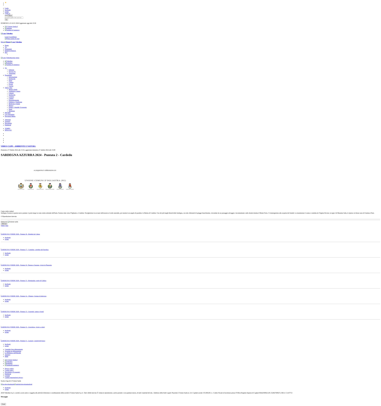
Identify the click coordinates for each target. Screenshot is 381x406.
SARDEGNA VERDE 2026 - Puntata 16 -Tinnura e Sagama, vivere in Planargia (26, 265)
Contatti (7, 376)
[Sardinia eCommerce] (12, 30)
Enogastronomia (14, 100)
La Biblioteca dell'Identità (13, 353)
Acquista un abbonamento (13, 351)
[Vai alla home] (7, 42)
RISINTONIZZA (10, 51)
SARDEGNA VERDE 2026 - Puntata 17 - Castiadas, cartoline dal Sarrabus (25, 250)
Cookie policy (9, 370)
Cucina (11, 86)
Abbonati (8, 120)
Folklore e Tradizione (15, 102)
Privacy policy (9, 368)
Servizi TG (12, 71)
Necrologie (8, 123)
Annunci (7, 121)
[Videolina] (7, 33)
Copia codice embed (7, 211)
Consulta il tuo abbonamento (14, 349)
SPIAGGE (8, 130)
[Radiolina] (8, 28)
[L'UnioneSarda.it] (11, 360)
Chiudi (3, 404)
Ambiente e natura (14, 91)
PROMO (8, 113)
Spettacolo (12, 79)
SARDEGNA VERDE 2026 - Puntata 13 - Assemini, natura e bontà (22, 311)
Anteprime (12, 73)
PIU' (6, 52)
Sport (10, 80)
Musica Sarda (13, 89)
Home (7, 45)
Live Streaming (9, 114)
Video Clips (8, 88)
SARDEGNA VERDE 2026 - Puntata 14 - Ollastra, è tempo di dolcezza (23, 296)
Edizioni (11, 70)
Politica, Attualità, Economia (18, 107)
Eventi (11, 84)
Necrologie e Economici (12, 372)
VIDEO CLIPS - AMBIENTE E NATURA (18, 146)
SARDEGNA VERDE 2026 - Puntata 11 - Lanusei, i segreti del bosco (23, 341)
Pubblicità (8, 125)
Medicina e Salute (14, 104)
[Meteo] (6, 3)
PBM (6, 356)
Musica (11, 105)
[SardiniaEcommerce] (12, 365)
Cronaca (11, 97)
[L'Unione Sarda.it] (11, 26)
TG (6, 47)
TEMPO (7, 128)
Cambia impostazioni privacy (14, 377)
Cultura (11, 82)
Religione (12, 111)
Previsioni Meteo (10, 116)
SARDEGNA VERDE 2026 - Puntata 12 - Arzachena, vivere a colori (23, 327)
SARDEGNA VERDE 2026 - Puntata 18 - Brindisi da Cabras (20, 234)
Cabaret (11, 93)
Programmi (8, 49)
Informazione (13, 77)
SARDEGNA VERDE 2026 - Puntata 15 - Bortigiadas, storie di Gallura (23, 280)
